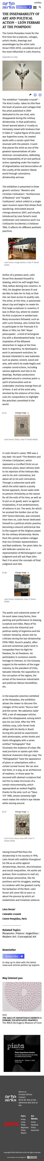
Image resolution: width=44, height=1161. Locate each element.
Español (38, 3)
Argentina (32, 933)
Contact (22, 1097)
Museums (8, 933)
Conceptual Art (27, 936)
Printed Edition (25, 1094)
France (20, 933)
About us (22, 1092)
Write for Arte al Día (27, 1100)
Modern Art (9, 936)
